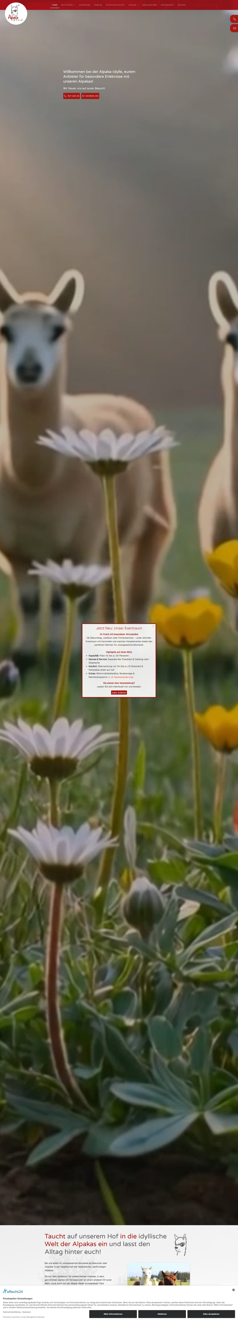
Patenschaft (167, 5)
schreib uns (92, 96)
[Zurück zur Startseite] (16, 12)
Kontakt (182, 5)
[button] (158, 1279)
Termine (98, 5)
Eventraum (84, 5)
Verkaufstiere (149, 5)
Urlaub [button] (132, 5)
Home (54, 5)
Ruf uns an (73, 96)
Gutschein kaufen (115, 5)
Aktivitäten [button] (67, 5)
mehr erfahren (119, 692)
